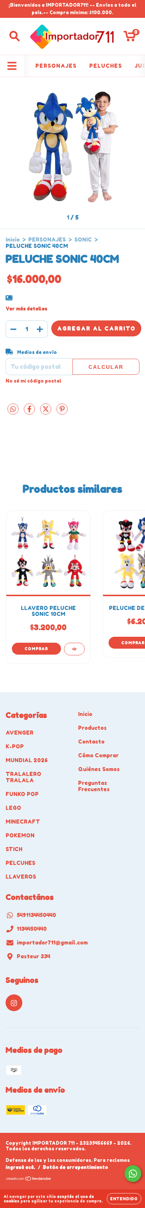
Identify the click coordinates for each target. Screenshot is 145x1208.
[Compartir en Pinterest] (62, 412)
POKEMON (20, 835)
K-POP (15, 746)
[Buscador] (14, 36)
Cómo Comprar (98, 755)
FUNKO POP (22, 794)
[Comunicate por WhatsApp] (133, 1173)
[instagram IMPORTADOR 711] (14, 1002)
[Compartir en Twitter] (46, 412)
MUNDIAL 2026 (27, 760)
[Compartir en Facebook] (30, 412)
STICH (14, 849)
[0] (129, 38)
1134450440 (32, 929)
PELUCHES (105, 66)
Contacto (91, 741)
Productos (92, 728)
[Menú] (12, 66)
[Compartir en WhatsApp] (13, 409)
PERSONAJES (56, 66)
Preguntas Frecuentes (94, 786)
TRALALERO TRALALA (23, 777)
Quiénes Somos (99, 769)
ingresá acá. (20, 1167)
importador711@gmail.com (52, 942)
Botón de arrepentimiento (75, 1167)
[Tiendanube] (29, 1179)
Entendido (124, 1198)
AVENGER (19, 732)
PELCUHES (20, 863)
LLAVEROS (21, 876)
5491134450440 (36, 915)
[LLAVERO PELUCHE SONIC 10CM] (74, 649)
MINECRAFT (23, 821)
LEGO (13, 808)
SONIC (83, 239)
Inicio (13, 239)
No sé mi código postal (33, 381)
